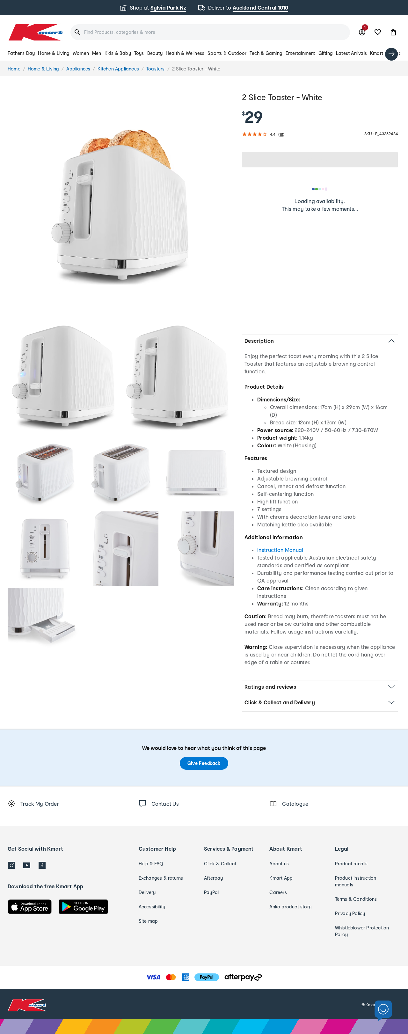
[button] (393, 32)
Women (81, 53)
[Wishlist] (378, 32)
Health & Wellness (185, 53)
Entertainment (300, 53)
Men (96, 53)
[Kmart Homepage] (35, 32)
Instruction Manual (280, 550)
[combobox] (210, 32)
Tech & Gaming (266, 53)
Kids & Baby (118, 53)
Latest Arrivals (351, 53)
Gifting (325, 53)
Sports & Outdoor (227, 53)
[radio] (121, 205)
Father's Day (21, 53)
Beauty (155, 53)
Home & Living (53, 53)
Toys (139, 53)
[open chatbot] (383, 1011)
